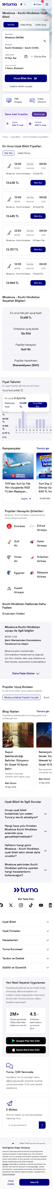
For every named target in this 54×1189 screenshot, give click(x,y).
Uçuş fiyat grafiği (11, 390)
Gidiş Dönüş (24, 153)
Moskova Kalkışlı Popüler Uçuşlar (21, 697)
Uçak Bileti (15, 137)
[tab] (10, 24)
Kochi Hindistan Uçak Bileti (35, 137)
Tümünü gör (39, 114)
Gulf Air (26, 349)
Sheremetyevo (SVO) (26, 365)
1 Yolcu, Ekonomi (14, 68)
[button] (20, 423)
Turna (5, 137)
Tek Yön (8, 153)
